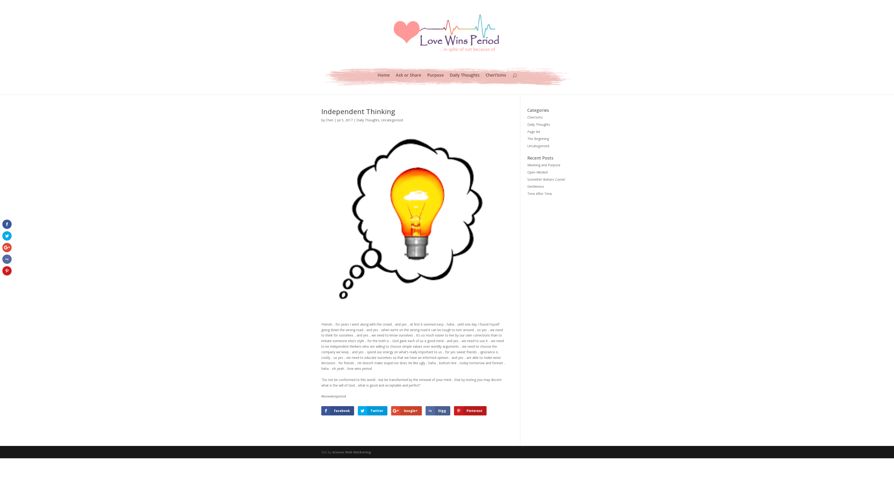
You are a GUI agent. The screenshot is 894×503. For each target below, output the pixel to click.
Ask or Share (408, 75)
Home (384, 75)
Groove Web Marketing (351, 452)
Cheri (329, 120)
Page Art (533, 131)
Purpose (435, 75)
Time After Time (539, 193)
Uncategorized (392, 120)
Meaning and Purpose (543, 165)
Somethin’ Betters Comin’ (546, 179)
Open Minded (537, 172)
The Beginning (538, 138)
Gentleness (535, 186)
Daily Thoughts (465, 75)
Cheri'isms (535, 117)
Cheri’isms (496, 75)
